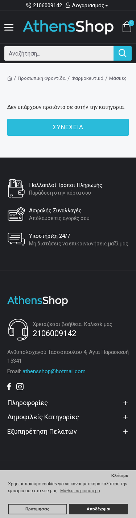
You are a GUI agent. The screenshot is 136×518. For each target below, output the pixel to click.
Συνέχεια (68, 127)
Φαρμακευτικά (87, 78)
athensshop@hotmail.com (54, 371)
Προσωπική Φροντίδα (42, 78)
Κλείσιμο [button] (119, 475)
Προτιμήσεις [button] (37, 509)
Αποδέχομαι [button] (98, 509)
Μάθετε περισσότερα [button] (80, 490)
